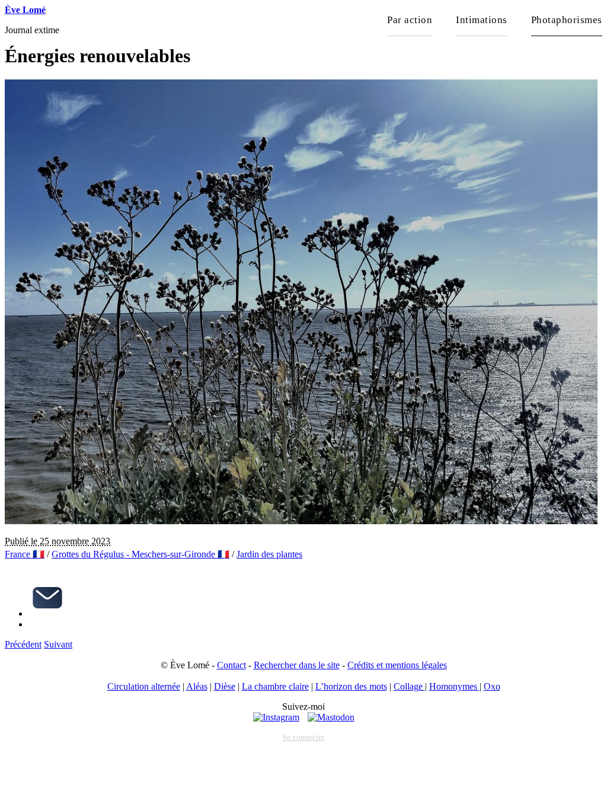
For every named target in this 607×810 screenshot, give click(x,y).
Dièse (224, 686)
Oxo (492, 686)
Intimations (481, 19)
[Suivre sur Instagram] (276, 717)
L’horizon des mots (351, 686)
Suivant (58, 644)
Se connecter (303, 737)
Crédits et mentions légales (397, 665)
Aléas (196, 686)
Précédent (23, 644)
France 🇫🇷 (24, 554)
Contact (231, 665)
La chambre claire (275, 686)
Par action (409, 19)
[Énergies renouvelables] (301, 521)
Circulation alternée (143, 686)
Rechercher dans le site (297, 665)
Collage (409, 686)
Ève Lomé (25, 10)
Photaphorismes (566, 19)
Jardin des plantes (269, 554)
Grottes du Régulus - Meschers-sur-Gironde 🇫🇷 (140, 554)
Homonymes (454, 686)
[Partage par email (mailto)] (47, 613)
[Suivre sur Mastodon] (331, 717)
